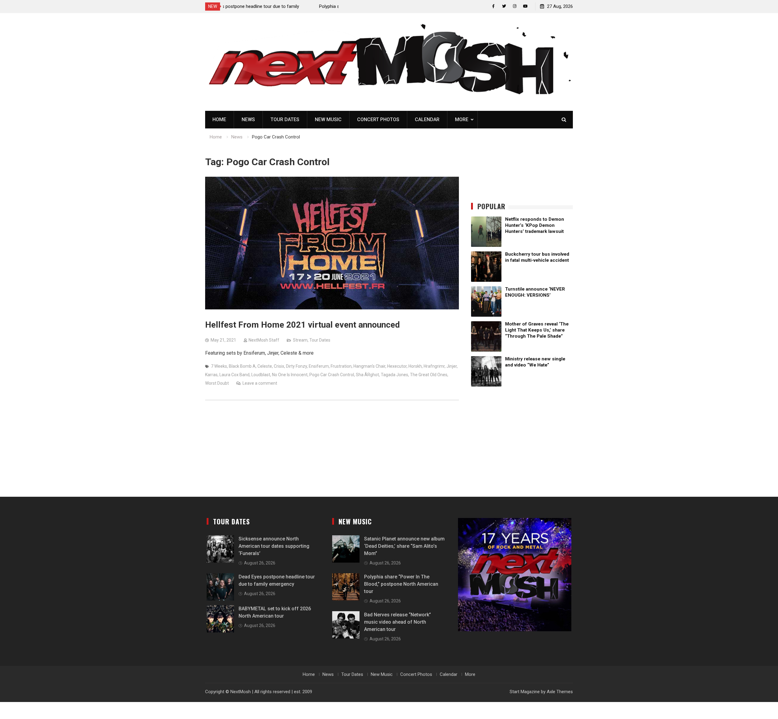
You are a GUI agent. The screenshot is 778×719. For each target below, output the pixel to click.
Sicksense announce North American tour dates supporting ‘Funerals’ (274, 546)
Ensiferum (319, 366)
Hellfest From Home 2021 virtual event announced (302, 325)
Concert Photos (378, 119)
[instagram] (514, 6)
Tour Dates (284, 119)
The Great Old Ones (428, 374)
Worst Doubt (217, 383)
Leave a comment (260, 383)
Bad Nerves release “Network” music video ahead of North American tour (397, 622)
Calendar (427, 119)
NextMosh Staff (264, 340)
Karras (211, 374)
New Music (328, 119)
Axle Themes (560, 691)
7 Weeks (219, 366)
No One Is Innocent (290, 374)
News (248, 119)
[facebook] (493, 6)
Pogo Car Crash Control (331, 374)
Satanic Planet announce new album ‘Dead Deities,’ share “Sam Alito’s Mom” (404, 546)
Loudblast (260, 374)
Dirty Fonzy (296, 366)
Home (219, 119)
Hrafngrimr (434, 366)
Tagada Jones (394, 374)
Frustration (341, 366)
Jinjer (451, 366)
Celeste (264, 366)
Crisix (279, 366)
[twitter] (504, 6)
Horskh (415, 366)
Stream (300, 340)
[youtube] (525, 6)
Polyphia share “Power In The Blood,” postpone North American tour (401, 584)
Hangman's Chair (369, 366)
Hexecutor (397, 366)
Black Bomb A (242, 366)
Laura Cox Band (234, 374)
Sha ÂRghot (367, 374)
